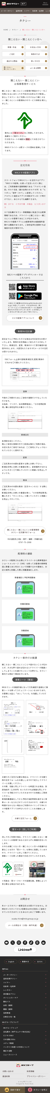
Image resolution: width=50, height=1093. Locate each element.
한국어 (39, 961)
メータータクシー (7, 11)
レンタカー (7, 990)
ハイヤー (27, 11)
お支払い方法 (35, 47)
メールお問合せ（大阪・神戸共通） (23, 925)
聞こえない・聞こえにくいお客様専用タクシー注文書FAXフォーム (23, 531)
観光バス (6, 1001)
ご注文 (12, 54)
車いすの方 (35, 61)
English (11, 961)
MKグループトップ (10, 1028)
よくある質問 (35, 68)
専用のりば (35, 54)
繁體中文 (25, 961)
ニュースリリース (10, 1054)
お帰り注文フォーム (23, 818)
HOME (5, 29)
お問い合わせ (8, 1071)
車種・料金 (12, 47)
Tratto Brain (29, 1084)
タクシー (15, 29)
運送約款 (6, 1076)
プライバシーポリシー (36, 1076)
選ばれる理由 (12, 61)
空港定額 (19, 11)
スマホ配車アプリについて (23, 318)
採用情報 (6, 1013)
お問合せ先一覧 (9, 1016)
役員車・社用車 (38, 11)
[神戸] (10, 4)
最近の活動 (7, 1051)
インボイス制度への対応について (16, 1047)
